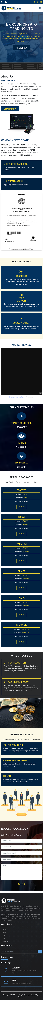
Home (4, 929)
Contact (5, 941)
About (4, 932)
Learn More (9, 109)
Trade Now (21, 48)
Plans (4, 935)
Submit (20, 884)
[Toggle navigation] (40, 8)
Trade (21, 507)
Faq (3, 938)
